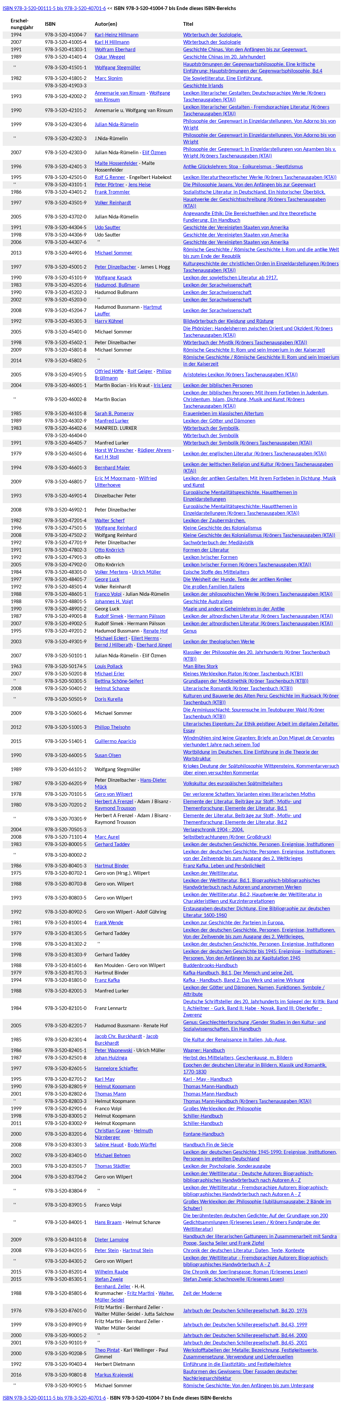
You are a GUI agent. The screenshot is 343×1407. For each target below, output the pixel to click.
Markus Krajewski (114, 1375)
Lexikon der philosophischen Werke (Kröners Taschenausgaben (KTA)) (258, 594)
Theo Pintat (107, 1350)
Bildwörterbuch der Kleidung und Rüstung (228, 321)
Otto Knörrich (109, 550)
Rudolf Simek (109, 616)
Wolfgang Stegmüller (118, 68)
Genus (190, 631)
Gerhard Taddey (112, 844)
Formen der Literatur (206, 550)
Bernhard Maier (112, 468)
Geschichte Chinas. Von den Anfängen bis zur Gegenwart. (245, 50)
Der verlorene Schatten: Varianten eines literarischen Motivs (249, 794)
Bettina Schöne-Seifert (119, 681)
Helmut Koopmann (115, 1087)
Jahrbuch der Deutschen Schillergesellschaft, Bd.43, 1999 (245, 1325)
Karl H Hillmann (112, 42)
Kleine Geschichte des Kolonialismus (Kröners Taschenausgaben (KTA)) (259, 535)
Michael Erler (110, 674)
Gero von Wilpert (113, 794)
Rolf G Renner (110, 177)
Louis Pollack (109, 666)
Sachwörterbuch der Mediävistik (218, 543)
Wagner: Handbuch (204, 1050)
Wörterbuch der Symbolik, (211, 428)
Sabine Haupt (109, 1145)
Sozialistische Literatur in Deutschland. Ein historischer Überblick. (254, 192)
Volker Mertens (111, 572)
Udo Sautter (108, 227)
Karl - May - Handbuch (207, 1079)
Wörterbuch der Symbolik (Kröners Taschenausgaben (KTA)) (247, 443)
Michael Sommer (113, 253)
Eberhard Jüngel (154, 645)
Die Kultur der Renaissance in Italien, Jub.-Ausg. (234, 1040)
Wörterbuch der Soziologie (212, 42)
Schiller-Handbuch (203, 1116)
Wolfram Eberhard (115, 50)
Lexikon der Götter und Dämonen (219, 421)
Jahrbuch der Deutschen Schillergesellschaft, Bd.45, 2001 (245, 1343)
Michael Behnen (112, 1155)
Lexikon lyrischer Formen (210, 557)
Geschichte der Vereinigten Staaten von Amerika (236, 227)
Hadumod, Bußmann (117, 285)
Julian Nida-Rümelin (116, 124)
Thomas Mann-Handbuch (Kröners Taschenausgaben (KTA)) (247, 1101)
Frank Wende (109, 923)
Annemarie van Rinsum (120, 93)
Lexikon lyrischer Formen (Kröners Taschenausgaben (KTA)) (247, 565)
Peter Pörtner (109, 185)
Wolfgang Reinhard (116, 528)
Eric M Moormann (115, 478)
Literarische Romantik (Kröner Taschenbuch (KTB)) (238, 688)
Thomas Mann (110, 1094)
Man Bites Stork (200, 666)
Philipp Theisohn (112, 727)
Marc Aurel (107, 837)
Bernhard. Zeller (113, 1287)
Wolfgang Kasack (113, 278)
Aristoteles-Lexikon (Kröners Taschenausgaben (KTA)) (240, 375)
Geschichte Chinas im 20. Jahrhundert (224, 57)
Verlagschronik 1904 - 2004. (213, 830)
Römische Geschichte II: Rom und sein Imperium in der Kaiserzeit (254, 350)
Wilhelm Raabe (111, 1272)
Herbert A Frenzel (114, 802)
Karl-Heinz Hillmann (116, 35)
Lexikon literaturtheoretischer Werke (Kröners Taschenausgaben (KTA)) (260, 177)
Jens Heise (139, 185)
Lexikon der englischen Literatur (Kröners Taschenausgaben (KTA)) (255, 454)
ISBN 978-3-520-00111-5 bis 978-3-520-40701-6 (54, 8)
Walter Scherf (110, 521)
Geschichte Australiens (207, 601)
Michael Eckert (111, 638)
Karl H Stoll (107, 457)
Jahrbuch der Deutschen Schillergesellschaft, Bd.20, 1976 (245, 1311)
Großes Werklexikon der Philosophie (222, 1109)
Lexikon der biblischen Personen (218, 385)
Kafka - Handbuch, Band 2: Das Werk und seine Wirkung (243, 980)
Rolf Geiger (140, 371)
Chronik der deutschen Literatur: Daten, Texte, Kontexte (243, 1250)
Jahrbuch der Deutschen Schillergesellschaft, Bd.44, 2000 (245, 1335)
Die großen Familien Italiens (214, 587)
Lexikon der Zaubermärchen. (214, 521)
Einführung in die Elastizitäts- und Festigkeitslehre (237, 1364)
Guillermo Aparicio (115, 741)
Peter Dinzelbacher (115, 267)
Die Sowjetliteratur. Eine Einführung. (222, 78)
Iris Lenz (163, 385)
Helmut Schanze (112, 688)
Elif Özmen (154, 153)
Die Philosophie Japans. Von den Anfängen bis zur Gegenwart (249, 185)
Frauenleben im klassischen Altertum (223, 413)
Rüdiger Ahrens (154, 450)
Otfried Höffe (109, 371)
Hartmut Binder (112, 866)
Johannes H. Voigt (114, 601)
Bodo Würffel (142, 1145)
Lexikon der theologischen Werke (219, 642)
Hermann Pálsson (146, 616)
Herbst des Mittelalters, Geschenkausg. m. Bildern (237, 1058)
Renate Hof (155, 631)
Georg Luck (107, 579)
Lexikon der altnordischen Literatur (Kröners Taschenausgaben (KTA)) (258, 616)
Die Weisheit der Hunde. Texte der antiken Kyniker (237, 579)
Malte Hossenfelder (116, 163)
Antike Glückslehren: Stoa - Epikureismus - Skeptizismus (243, 167)
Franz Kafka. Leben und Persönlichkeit (224, 866)
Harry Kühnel (109, 321)
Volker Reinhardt (113, 203)
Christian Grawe (112, 1131)
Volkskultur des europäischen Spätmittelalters (232, 783)
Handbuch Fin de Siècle (208, 1145)
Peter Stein (107, 1250)
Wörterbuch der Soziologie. (212, 35)
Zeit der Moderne (202, 1293)
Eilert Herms (145, 638)
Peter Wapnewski (113, 1050)
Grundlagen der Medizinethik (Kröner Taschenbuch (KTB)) (245, 681)
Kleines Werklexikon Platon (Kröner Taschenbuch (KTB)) (243, 674)
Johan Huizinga (111, 1058)
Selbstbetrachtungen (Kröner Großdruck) (227, 837)
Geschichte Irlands (203, 86)
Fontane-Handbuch (203, 1134)
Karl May (105, 1079)
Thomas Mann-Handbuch (210, 1087)
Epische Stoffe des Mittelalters (216, 572)
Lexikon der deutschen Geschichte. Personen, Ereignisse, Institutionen (258, 844)
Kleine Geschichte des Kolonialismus (222, 528)
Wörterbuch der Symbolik (210, 436)
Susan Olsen (108, 755)
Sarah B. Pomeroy (114, 413)
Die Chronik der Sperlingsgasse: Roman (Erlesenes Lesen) (245, 1272)
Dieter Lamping (112, 1240)
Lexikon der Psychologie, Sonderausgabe (227, 1166)
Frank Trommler (112, 192)
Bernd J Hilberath (114, 645)
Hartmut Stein (138, 1250)
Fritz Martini (140, 1293)
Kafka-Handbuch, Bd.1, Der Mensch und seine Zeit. (238, 973)
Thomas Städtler (112, 1166)
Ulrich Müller (146, 572)
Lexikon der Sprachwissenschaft (217, 285)
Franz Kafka (107, 980)
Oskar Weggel (110, 57)
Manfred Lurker (112, 421)
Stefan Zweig (109, 1279)
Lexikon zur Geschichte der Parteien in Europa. (233, 923)
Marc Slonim (109, 78)
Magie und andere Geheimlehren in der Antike (234, 609)
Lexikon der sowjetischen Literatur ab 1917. (230, 278)
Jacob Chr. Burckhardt (118, 1036)
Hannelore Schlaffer (116, 1068)
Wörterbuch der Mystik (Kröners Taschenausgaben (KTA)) (245, 343)
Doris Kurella (109, 699)
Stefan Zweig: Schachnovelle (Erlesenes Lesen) (233, 1279)
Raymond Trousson (115, 808)
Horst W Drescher (114, 450)
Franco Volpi (108, 594)
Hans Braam (108, 1222)
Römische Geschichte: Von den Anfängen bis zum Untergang (248, 1386)
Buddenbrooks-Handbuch (210, 965)
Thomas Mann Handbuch (210, 1094)
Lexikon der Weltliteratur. (210, 873)
